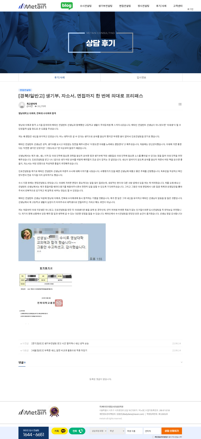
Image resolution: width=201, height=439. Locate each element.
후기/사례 (161, 6)
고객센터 (178, 6)
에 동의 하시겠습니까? (168, 437)
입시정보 (141, 77)
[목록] (180, 104)
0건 (31, 106)
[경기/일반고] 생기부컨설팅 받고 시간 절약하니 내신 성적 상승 (60, 343)
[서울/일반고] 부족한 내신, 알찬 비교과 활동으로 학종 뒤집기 (59, 350)
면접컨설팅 (125, 6)
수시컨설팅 (86, 6)
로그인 (190, 9)
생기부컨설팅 (105, 6)
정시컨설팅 (143, 6)
